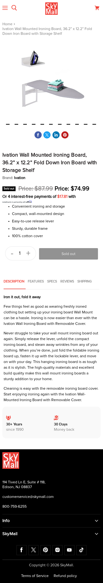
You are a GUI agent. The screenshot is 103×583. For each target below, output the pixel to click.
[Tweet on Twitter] (47, 134)
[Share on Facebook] (38, 134)
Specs (52, 281)
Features (36, 281)
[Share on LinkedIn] (56, 134)
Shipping (84, 281)
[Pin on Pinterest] (65, 134)
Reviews (67, 281)
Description (14, 281)
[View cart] (97, 8)
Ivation (19, 178)
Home (7, 24)
